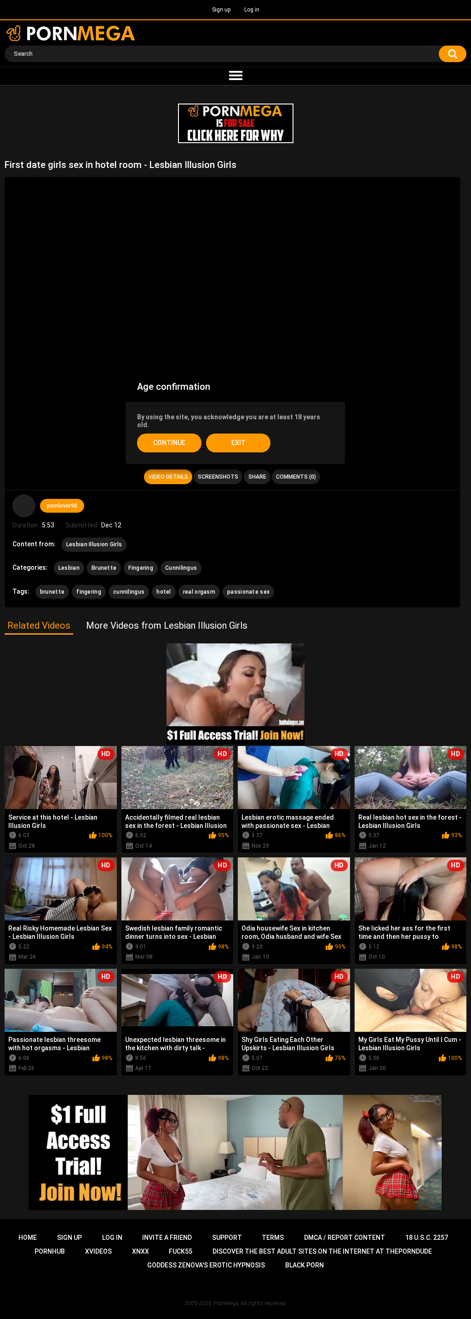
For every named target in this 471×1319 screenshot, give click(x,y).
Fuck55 (180, 1251)
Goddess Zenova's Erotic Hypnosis (206, 1265)
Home (27, 1237)
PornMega (226, 1303)
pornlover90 (62, 506)
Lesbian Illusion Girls (94, 544)
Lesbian (69, 568)
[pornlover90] (23, 505)
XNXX (140, 1251)
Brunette (104, 568)
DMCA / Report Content (344, 1237)
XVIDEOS (98, 1251)
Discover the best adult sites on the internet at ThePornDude (322, 1251)
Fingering (140, 568)
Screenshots (218, 477)
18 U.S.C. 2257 (426, 1237)
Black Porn (304, 1265)
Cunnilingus (181, 568)
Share (257, 477)
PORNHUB (49, 1251)
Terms (273, 1237)
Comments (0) (296, 477)
